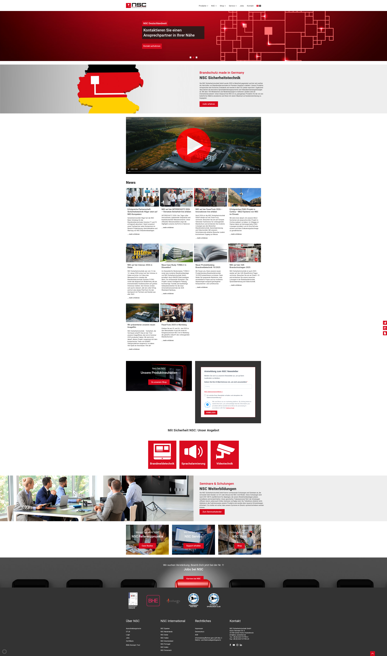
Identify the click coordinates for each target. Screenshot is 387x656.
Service (232, 6)
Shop (222, 6)
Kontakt (250, 6)
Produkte (202, 6)
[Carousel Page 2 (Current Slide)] (193, 57)
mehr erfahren (209, 104)
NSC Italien (165, 638)
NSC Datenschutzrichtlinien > (213, 391)
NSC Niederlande (167, 632)
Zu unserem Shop (159, 382)
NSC (213, 6)
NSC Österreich (166, 650)
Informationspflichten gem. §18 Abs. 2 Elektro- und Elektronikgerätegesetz (208, 639)
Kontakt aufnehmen (151, 46)
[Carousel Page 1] (190, 57)
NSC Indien (164, 647)
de (257, 5)
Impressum (199, 628)
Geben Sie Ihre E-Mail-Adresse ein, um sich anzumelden (225, 382)
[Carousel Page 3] (196, 57)
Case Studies (147, 546)
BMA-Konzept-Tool (133, 645)
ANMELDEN (210, 412)
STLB (128, 632)
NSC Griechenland (167, 641)
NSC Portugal (165, 644)
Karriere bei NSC (193, 578)
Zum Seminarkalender (212, 512)
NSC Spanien (165, 628)
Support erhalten (193, 546)
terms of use (230, 408)
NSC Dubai (164, 635)
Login (128, 635)
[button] (4, 651)
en (260, 5)
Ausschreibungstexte (133, 628)
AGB (196, 635)
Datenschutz (199, 632)
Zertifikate (130, 641)
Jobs (242, 6)
